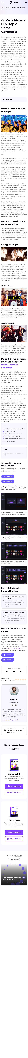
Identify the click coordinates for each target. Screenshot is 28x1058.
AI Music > (7, 7)
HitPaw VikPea (14, 820)
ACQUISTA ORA (15, 786)
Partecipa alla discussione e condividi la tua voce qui (14, 730)
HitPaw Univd (14, 774)
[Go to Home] (14, 2)
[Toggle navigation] (26, 2)
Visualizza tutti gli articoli (10, 720)
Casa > (2, 7)
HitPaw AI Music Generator (13, 648)
